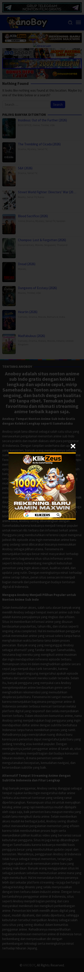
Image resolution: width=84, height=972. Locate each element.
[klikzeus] (42, 486)
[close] (73, 446)
